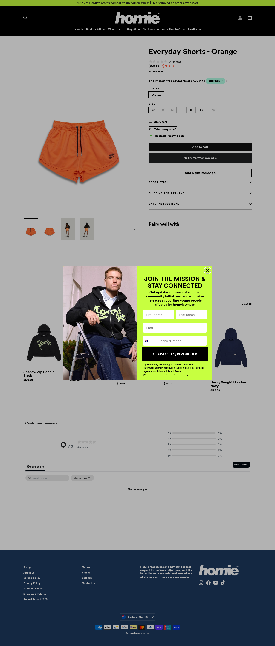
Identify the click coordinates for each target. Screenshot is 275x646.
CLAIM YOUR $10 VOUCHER (175, 354)
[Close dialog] (207, 270)
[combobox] (150, 340)
